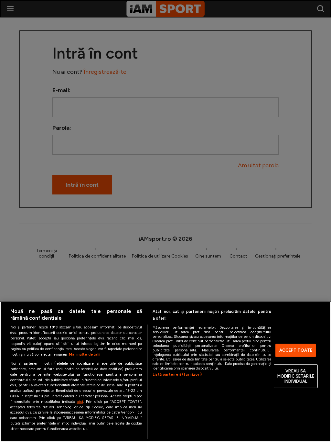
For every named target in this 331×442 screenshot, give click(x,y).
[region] (165, 372)
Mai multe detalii (84, 354)
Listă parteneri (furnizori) (177, 374)
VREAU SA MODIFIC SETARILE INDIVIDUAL (295, 376)
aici (80, 401)
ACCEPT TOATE (296, 350)
